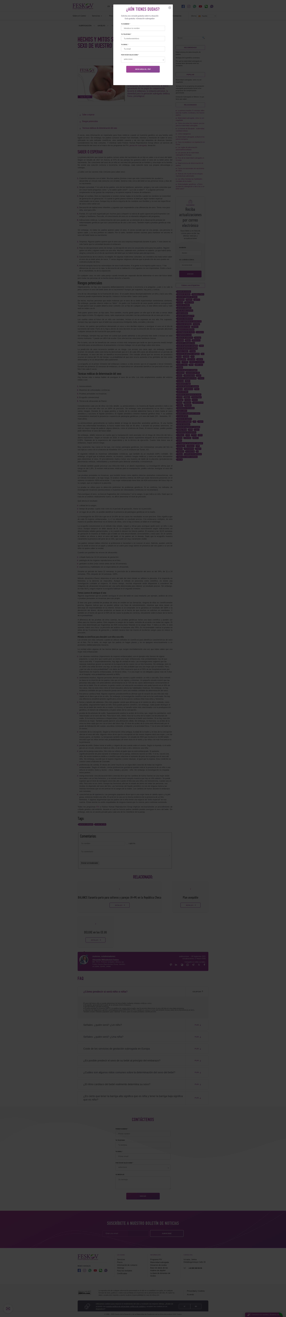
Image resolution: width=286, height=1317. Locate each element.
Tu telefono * (126, 34)
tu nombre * (125, 24)
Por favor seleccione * (130, 55)
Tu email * (124, 44)
